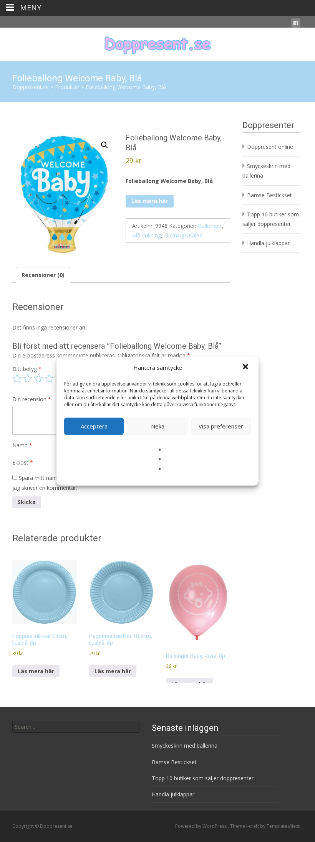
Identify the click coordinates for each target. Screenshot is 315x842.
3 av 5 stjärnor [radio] (38, 378)
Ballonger (210, 225)
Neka (157, 426)
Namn (22, 445)
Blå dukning (146, 235)
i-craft (253, 826)
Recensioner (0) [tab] (43, 274)
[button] (246, 367)
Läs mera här (149, 200)
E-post (22, 462)
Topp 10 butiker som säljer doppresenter (203, 778)
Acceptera (94, 426)
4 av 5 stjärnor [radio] (49, 378)
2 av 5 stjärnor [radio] (27, 378)
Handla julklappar (268, 243)
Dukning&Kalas (183, 235)
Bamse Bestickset (269, 195)
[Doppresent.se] (157, 43)
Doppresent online (270, 146)
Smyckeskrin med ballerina (184, 745)
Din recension (31, 399)
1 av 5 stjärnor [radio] (17, 378)
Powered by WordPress (201, 826)
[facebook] (295, 24)
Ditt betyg (26, 368)
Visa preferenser (221, 426)
